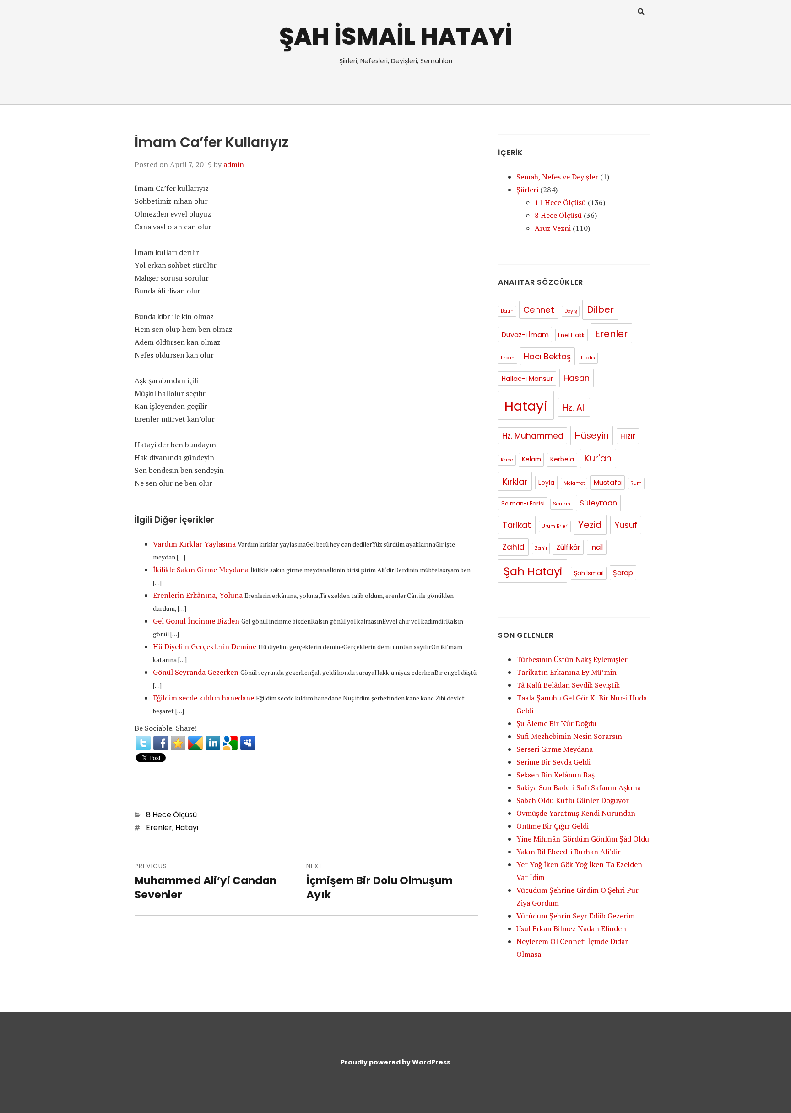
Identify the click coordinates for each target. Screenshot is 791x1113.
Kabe (507, 459)
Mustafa (608, 482)
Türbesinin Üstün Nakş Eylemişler (572, 659)
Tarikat (516, 525)
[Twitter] (143, 743)
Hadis (588, 357)
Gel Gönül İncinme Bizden (196, 621)
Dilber (600, 309)
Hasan (576, 378)
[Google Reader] (195, 743)
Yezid (590, 524)
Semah (561, 503)
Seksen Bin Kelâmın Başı (556, 775)
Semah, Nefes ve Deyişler (557, 177)
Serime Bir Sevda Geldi (553, 762)
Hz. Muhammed (532, 435)
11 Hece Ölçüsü (560, 202)
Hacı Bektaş (547, 356)
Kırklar (515, 482)
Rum (636, 483)
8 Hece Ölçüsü (171, 814)
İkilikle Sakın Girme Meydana (201, 570)
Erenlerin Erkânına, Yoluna (198, 595)
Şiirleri (527, 190)
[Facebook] (160, 743)
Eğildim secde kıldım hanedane (203, 698)
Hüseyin (592, 435)
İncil (596, 547)
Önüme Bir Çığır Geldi (552, 826)
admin (233, 164)
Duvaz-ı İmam (525, 334)
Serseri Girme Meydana (554, 749)
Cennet (538, 309)
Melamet (574, 483)
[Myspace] (247, 743)
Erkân (508, 357)
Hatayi (186, 827)
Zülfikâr (568, 547)
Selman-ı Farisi (523, 503)
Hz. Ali (574, 408)
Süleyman (598, 503)
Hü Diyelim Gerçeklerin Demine (204, 646)
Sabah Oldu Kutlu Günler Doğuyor (572, 800)
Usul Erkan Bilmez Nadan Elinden (571, 928)
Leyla (546, 482)
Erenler (159, 827)
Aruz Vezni (553, 228)
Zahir (541, 548)
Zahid (513, 547)
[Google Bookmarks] (230, 743)
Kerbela (562, 459)
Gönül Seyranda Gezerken (195, 672)
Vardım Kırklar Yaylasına (194, 544)
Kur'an (598, 458)
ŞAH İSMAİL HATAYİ (395, 36)
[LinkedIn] (213, 743)
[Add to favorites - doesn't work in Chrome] (178, 743)
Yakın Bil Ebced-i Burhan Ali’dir (568, 852)
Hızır (627, 436)
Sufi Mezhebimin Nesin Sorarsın (569, 736)
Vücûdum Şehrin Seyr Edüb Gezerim (575, 916)
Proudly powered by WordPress (395, 1062)
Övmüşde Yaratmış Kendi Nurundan (575, 813)
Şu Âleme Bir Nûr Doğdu (556, 723)
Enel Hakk (571, 335)
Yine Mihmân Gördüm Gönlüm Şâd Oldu (582, 839)
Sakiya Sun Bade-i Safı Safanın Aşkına (578, 787)
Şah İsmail (589, 573)
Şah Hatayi (533, 571)
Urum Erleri (555, 526)
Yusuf (625, 525)
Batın (507, 311)
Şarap (623, 572)
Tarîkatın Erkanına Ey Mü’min (566, 672)
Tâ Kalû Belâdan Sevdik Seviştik (568, 685)
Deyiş (570, 311)
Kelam (531, 459)
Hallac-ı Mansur (527, 378)
